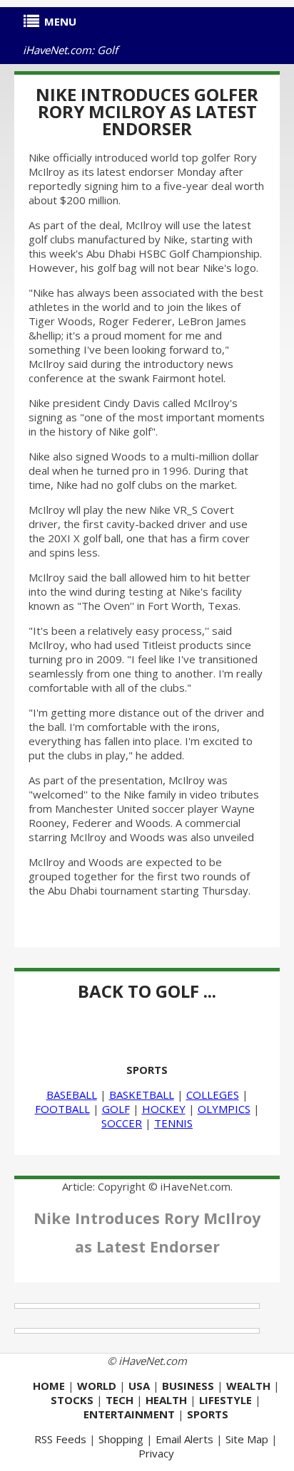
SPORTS (147, 1070)
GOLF (116, 1109)
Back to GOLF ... (147, 991)
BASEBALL (71, 1094)
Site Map (246, 1439)
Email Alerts (184, 1439)
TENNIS (173, 1123)
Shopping (120, 1439)
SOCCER (121, 1123)
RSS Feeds (60, 1439)
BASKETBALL (141, 1094)
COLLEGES (212, 1094)
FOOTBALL (62, 1109)
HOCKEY (164, 1109)
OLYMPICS (224, 1109)
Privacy (156, 1453)
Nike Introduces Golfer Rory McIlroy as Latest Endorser (147, 111)
